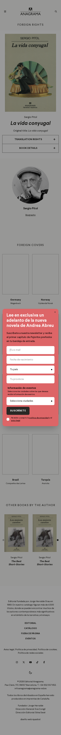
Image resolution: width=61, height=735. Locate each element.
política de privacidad (39, 418)
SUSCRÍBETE (18, 411)
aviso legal (15, 421)
